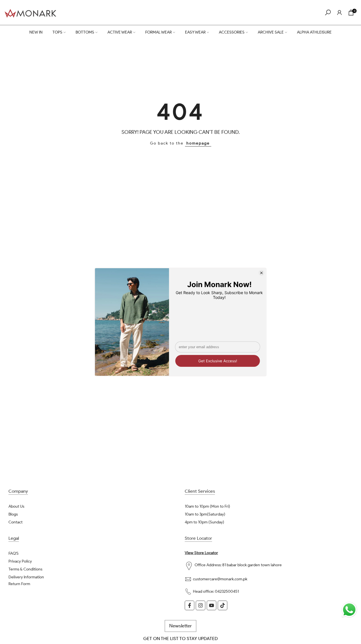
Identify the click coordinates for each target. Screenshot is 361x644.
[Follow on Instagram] (200, 605)
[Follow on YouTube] (211, 605)
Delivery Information (26, 577)
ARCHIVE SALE (271, 32)
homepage (198, 143)
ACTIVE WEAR (119, 32)
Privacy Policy (20, 561)
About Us (16, 506)
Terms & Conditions (25, 569)
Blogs (13, 514)
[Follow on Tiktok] (222, 605)
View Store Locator (201, 552)
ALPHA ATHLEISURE (314, 32)
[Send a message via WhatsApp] (349, 610)
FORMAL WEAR (158, 32)
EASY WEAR (195, 32)
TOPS (57, 32)
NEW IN (36, 32)
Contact (15, 522)
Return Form (19, 583)
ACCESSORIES (232, 32)
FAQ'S (13, 553)
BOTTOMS (85, 32)
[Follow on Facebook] (189, 605)
